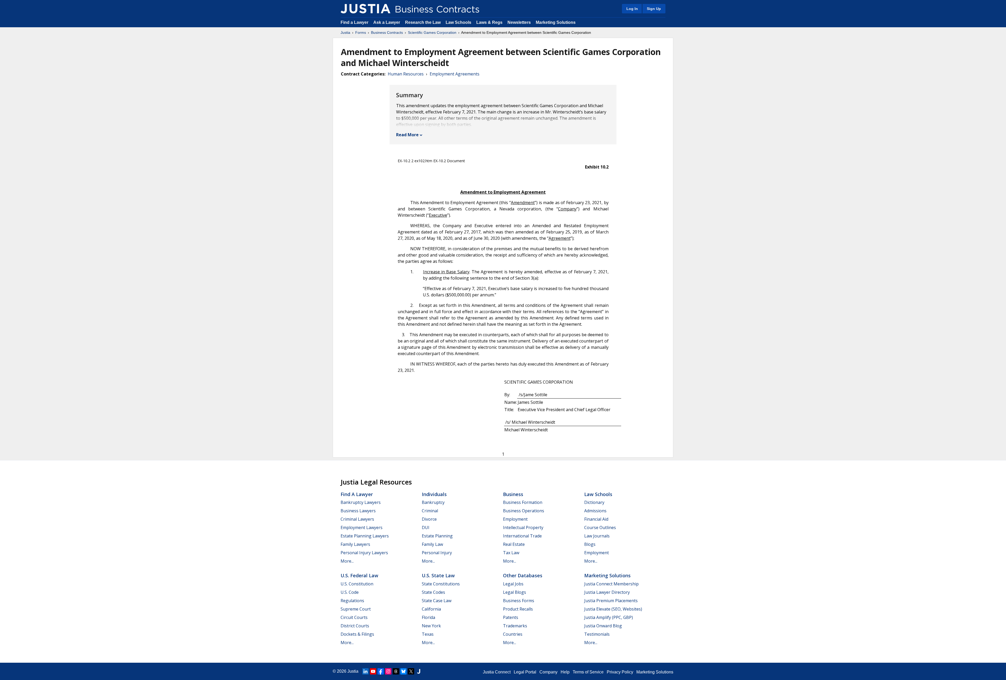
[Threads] (396, 671)
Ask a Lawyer (387, 22)
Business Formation (522, 502)
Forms (360, 32)
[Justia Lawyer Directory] (418, 671)
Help (565, 672)
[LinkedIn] (365, 671)
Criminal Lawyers (357, 519)
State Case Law (436, 600)
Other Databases (522, 575)
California (431, 609)
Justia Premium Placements (611, 600)
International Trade (522, 536)
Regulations (352, 600)
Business (513, 494)
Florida (428, 617)
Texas (428, 634)
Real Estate (514, 544)
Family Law (432, 544)
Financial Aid (596, 519)
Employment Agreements (454, 74)
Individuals (434, 494)
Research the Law (423, 22)
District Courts (355, 626)
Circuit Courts (354, 617)
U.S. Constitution (357, 584)
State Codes (433, 592)
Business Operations (523, 511)
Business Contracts (387, 32)
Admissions (595, 511)
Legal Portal (525, 672)
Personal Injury (437, 553)
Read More (407, 135)
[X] (411, 671)
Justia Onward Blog (603, 626)
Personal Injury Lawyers (364, 553)
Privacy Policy (620, 672)
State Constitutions (441, 584)
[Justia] (365, 8)
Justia (345, 32)
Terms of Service (588, 672)
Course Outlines (600, 527)
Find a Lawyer (354, 22)
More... (347, 561)
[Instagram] (388, 671)
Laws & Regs (489, 22)
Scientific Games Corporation (432, 32)
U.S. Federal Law (359, 575)
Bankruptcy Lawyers (361, 502)
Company (548, 672)
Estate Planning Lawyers (365, 536)
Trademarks (515, 626)
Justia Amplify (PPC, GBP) (608, 617)
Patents (510, 617)
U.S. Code (350, 592)
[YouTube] (373, 671)
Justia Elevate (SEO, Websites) (613, 609)
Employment (515, 519)
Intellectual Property (523, 527)
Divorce (429, 519)
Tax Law (511, 553)
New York (431, 626)
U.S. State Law (438, 575)
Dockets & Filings (357, 634)
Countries (512, 634)
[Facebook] (381, 671)
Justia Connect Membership (611, 584)
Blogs (589, 544)
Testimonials (597, 634)
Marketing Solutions (556, 22)
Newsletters (519, 22)
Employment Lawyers (361, 527)
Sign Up (654, 9)
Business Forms (518, 600)
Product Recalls (518, 609)
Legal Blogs (514, 592)
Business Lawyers (358, 511)
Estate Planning (437, 536)
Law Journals (597, 536)
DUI (425, 527)
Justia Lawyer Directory (607, 592)
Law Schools (458, 22)
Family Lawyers (355, 544)
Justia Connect (497, 672)
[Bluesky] (403, 671)
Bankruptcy (433, 502)
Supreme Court (356, 609)
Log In (632, 9)
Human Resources (406, 74)
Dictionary (594, 502)
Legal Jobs (513, 584)
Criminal (430, 511)
